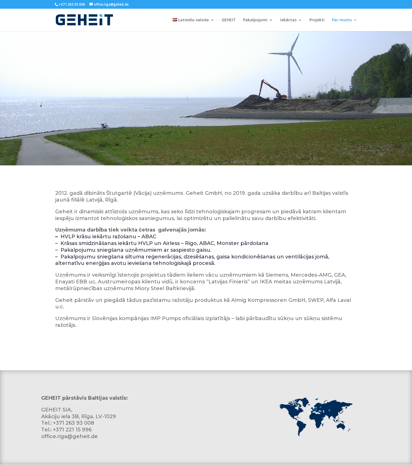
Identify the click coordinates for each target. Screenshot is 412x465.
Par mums (342, 20)
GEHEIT (229, 20)
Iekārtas (288, 20)
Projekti (317, 20)
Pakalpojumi (255, 20)
